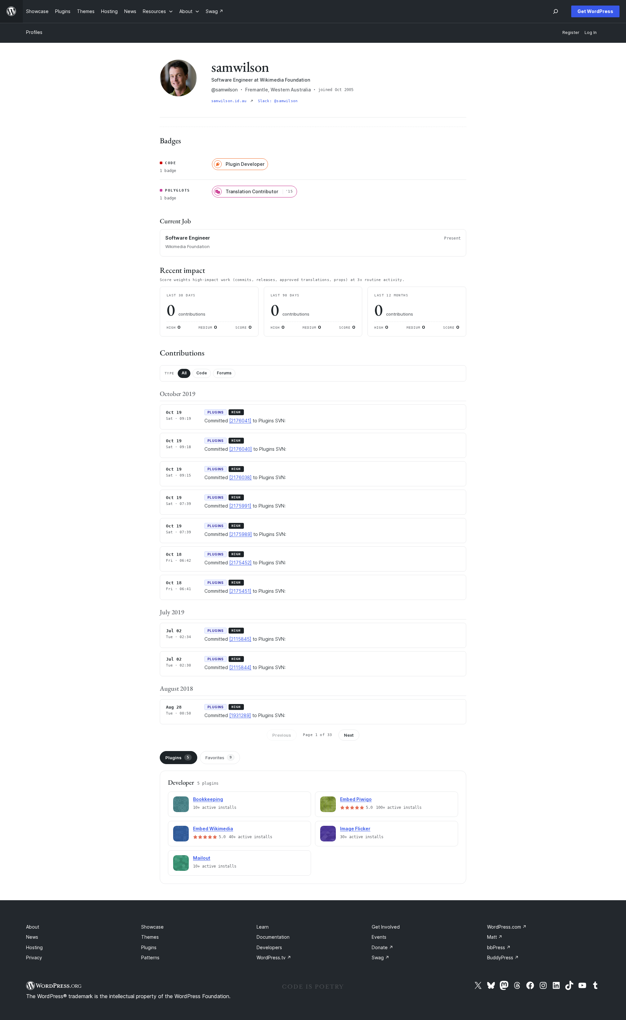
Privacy (34, 957)
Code (201, 372)
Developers (269, 947)
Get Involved (386, 927)
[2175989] (240, 534)
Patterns (150, 957)
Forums (224, 372)
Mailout (201, 858)
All (184, 372)
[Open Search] (555, 11)
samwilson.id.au (230, 101)
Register (570, 32)
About (32, 927)
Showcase (152, 927)
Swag (380, 957)
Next (349, 735)
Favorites (218, 757)
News (32, 937)
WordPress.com (507, 927)
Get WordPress (595, 11)
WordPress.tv (274, 957)
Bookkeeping (208, 799)
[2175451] (240, 591)
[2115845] (240, 639)
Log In (591, 32)
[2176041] (240, 420)
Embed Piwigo (356, 799)
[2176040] (240, 449)
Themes (150, 937)
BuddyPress (503, 957)
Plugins (177, 757)
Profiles (34, 32)
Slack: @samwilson (278, 101)
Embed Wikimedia (213, 828)
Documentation (273, 937)
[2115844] (240, 667)
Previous (281, 735)
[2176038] (240, 477)
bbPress (499, 947)
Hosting (34, 947)
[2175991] (240, 506)
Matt (494, 937)
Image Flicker (355, 828)
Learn (263, 927)
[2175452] (240, 562)
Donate (382, 947)
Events (379, 937)
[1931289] (240, 715)
